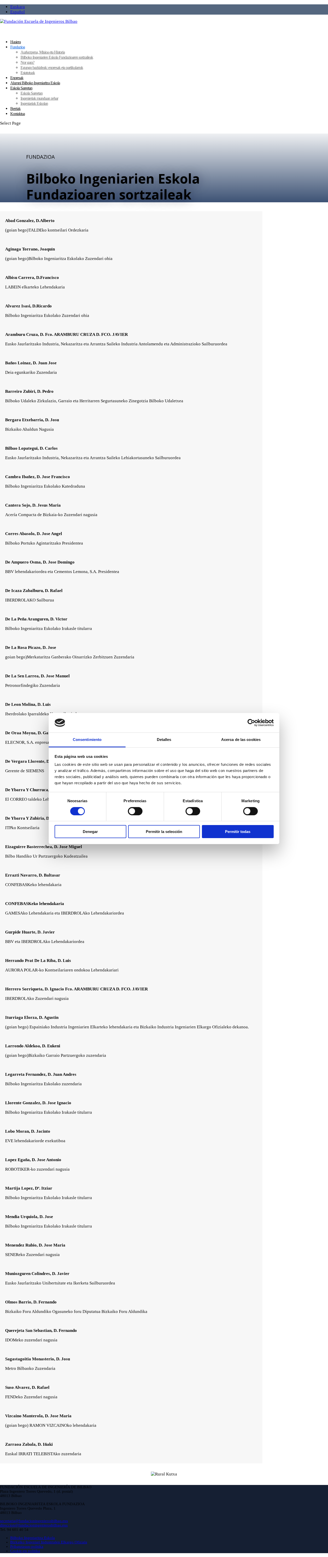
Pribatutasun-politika (26, 1546)
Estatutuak (27, 73)
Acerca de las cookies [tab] (241, 739)
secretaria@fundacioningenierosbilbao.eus (34, 1521)
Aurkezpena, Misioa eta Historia (42, 52)
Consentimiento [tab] (87, 739)
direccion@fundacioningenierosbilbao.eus (34, 1525)
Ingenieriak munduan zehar (39, 98)
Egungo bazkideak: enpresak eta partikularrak (51, 67)
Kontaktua (17, 114)
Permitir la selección (164, 831)
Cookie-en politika (25, 1551)
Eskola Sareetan (31, 93)
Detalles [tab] (164, 739)
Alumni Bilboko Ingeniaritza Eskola (35, 83)
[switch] (135, 811)
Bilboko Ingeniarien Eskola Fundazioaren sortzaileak (56, 57)
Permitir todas (237, 831)
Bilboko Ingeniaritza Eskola (32, 1538)
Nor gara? (27, 62)
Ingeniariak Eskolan (34, 103)
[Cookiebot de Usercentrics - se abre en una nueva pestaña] (251, 723)
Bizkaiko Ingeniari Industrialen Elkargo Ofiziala (48, 1542)
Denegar (90, 831)
